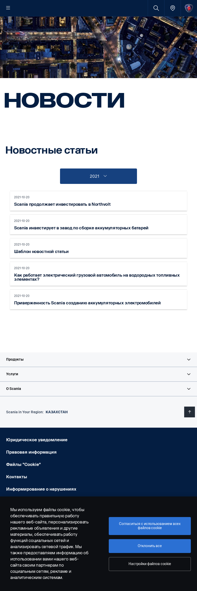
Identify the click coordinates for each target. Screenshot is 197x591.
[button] (98, 359)
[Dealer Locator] (172, 8)
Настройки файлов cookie (150, 564)
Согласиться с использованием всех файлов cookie (150, 526)
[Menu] (8, 8)
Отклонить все (150, 546)
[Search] (156, 8)
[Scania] (189, 8)
